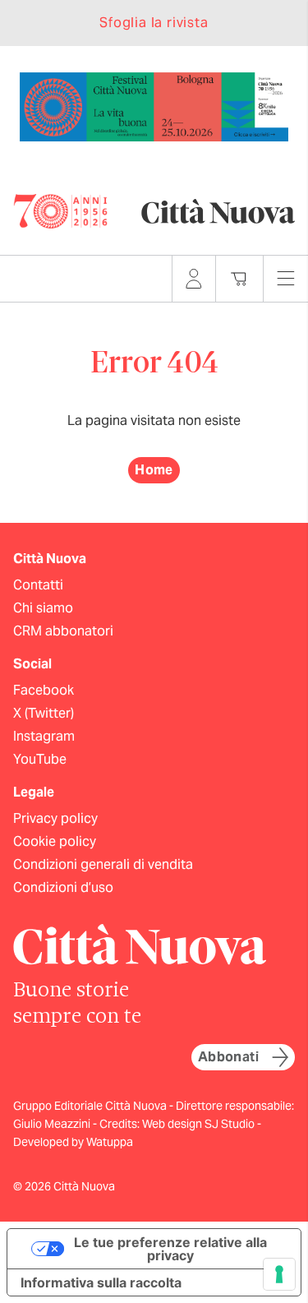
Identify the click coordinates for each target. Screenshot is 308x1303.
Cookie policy (54, 841)
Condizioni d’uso (63, 887)
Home (154, 469)
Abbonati (228, 1056)
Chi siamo (43, 608)
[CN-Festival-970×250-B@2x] (154, 105)
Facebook (43, 690)
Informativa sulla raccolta (101, 1282)
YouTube (40, 759)
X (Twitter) (43, 713)
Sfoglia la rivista (153, 22)
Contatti (38, 585)
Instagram (44, 736)
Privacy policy (55, 818)
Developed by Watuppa (73, 1141)
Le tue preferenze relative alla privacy (170, 1249)
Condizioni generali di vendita (103, 864)
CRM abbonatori (63, 631)
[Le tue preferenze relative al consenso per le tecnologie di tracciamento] (279, 1274)
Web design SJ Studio (199, 1123)
